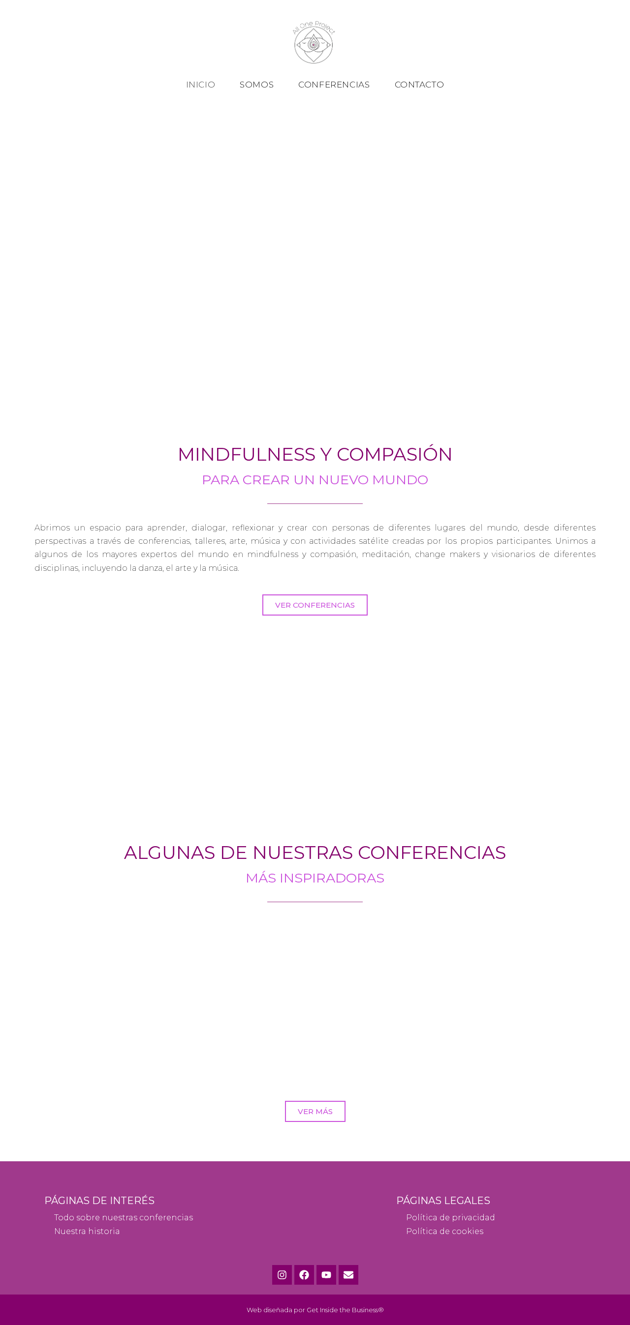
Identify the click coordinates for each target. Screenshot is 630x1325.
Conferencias (334, 84)
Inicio (201, 84)
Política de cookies (444, 1231)
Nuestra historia (87, 1231)
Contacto (419, 84)
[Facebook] (304, 1275)
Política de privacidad (450, 1217)
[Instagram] (282, 1275)
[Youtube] (326, 1275)
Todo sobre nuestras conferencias (123, 1217)
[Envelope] (348, 1275)
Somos (257, 84)
